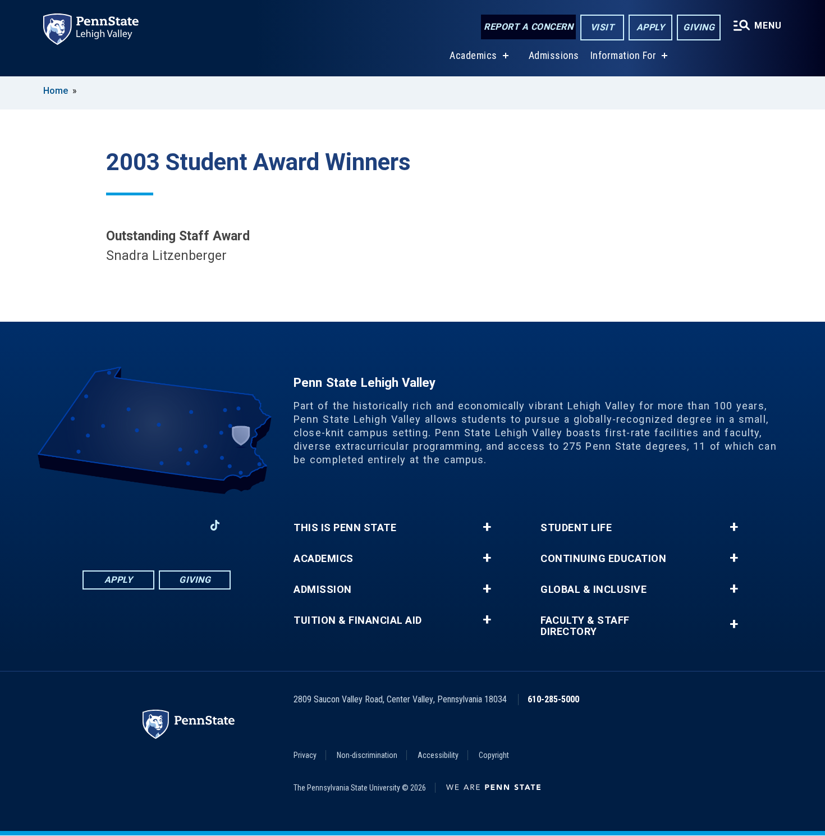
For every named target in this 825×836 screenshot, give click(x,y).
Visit (602, 27)
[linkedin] (156, 525)
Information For (623, 55)
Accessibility (438, 755)
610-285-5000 (553, 699)
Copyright (494, 755)
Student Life (576, 527)
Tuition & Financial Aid (358, 620)
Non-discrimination (367, 755)
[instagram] (127, 525)
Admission (323, 589)
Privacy (305, 755)
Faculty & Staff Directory (585, 626)
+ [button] (487, 527)
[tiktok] (215, 525)
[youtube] (186, 525)
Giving (698, 27)
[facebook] (98, 525)
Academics (473, 55)
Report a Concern (528, 26)
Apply (650, 27)
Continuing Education (603, 558)
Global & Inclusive (593, 589)
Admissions (554, 55)
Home (55, 90)
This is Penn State (345, 527)
